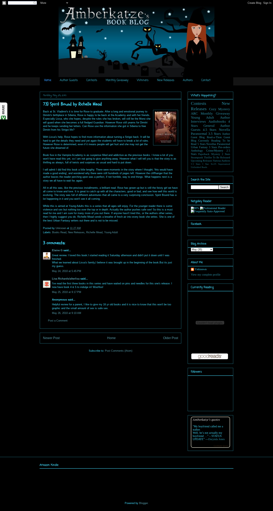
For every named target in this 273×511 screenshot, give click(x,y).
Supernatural (224, 164)
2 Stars (226, 154)
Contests (91, 80)
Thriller (208, 157)
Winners (142, 80)
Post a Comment (58, 320)
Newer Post (51, 338)
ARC (194, 113)
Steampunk (197, 157)
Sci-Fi (213, 164)
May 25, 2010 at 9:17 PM (66, 292)
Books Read (59, 232)
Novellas (211, 144)
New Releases (165, 80)
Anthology (197, 150)
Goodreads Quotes (221, 446)
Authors (188, 80)
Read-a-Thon (214, 137)
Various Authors (221, 160)
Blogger (143, 503)
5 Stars (201, 144)
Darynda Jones (216, 439)
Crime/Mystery (214, 150)
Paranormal (199, 134)
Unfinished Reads (199, 167)
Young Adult (111, 232)
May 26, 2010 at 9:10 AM (66, 313)
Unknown (61, 228)
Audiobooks (217, 121)
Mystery (215, 154)
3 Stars (213, 147)
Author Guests (69, 80)
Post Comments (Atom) (118, 350)
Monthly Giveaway (117, 80)
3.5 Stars (214, 134)
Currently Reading (209, 140)
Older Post (170, 338)
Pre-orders (224, 147)
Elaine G (57, 250)
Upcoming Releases (201, 160)
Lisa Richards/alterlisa (66, 278)
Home (47, 80)
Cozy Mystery (219, 109)
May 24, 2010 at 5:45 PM (66, 271)
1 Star (205, 164)
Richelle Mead (94, 232)
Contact (205, 80)
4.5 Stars (210, 130)
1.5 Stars (195, 164)
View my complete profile (205, 274)
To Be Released (221, 157)
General (209, 126)
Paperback (203, 154)
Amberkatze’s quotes (206, 419)
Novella (224, 130)
